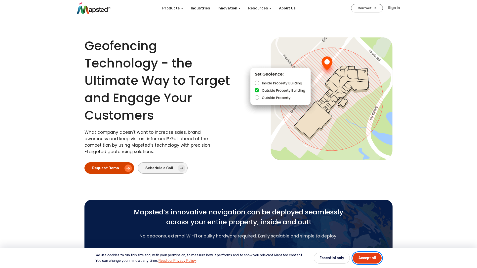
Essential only (331, 258)
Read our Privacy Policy (177, 261)
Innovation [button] (227, 8)
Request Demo (105, 168)
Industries (200, 8)
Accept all (367, 258)
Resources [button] (258, 8)
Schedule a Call (159, 168)
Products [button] (171, 8)
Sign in (394, 7)
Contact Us (367, 8)
